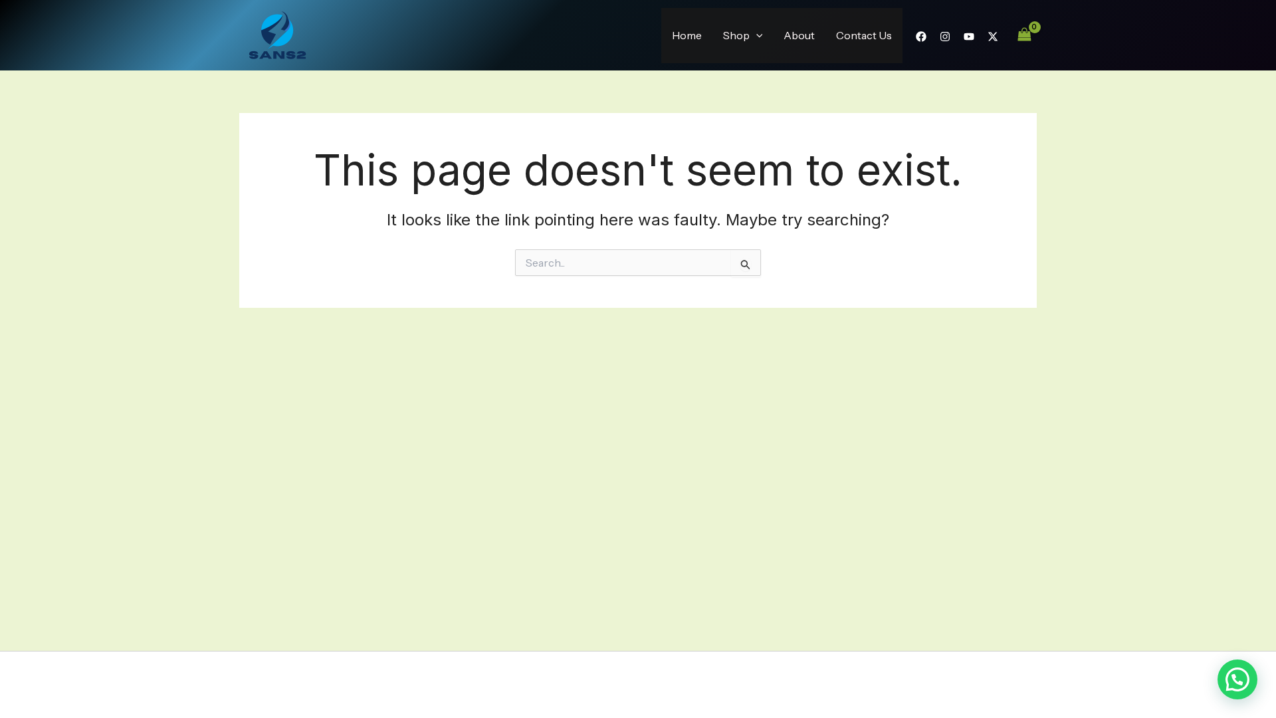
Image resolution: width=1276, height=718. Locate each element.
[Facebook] (921, 36)
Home (687, 35)
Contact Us (864, 35)
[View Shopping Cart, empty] (1024, 35)
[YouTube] (969, 36)
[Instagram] (945, 36)
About (799, 35)
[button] (756, 35)
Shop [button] (736, 35)
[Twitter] (993, 36)
